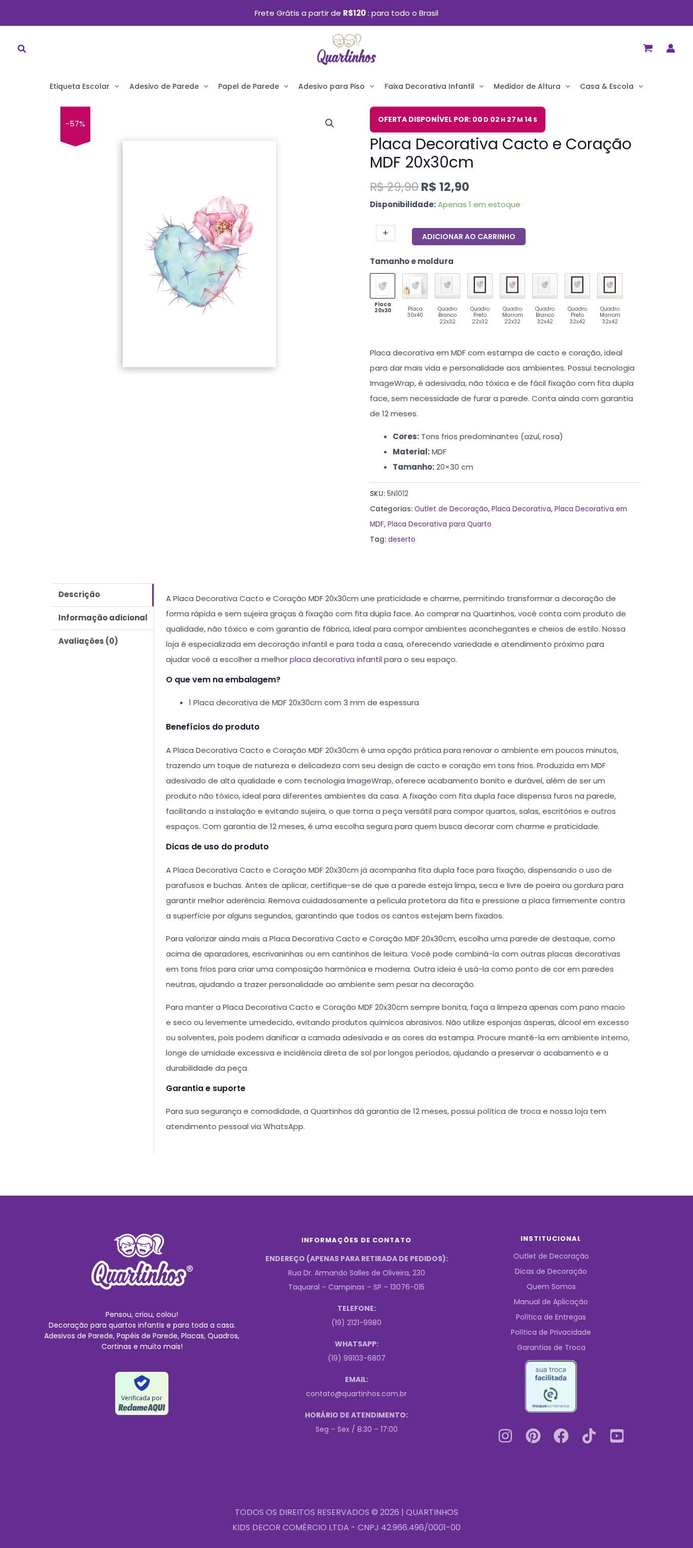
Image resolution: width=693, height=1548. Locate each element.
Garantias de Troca (551, 1347)
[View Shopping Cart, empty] (648, 48)
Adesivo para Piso (331, 86)
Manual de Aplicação (551, 1302)
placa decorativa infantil (336, 659)
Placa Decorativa (521, 509)
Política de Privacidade (551, 1332)
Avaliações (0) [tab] (88, 641)
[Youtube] (617, 1435)
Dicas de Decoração (551, 1271)
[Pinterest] (533, 1435)
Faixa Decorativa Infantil (429, 86)
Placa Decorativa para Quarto (440, 524)
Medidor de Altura (527, 86)
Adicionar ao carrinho (468, 237)
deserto (401, 539)
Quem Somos (551, 1286)
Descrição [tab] (79, 594)
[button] (22, 50)
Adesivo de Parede (164, 86)
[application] (114, 86)
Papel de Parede (248, 86)
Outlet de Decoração (451, 509)
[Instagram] (505, 1435)
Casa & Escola (607, 86)
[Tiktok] (589, 1435)
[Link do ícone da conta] (670, 48)
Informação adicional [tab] (103, 617)
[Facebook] (561, 1435)
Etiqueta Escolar (80, 86)
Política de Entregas (551, 1317)
